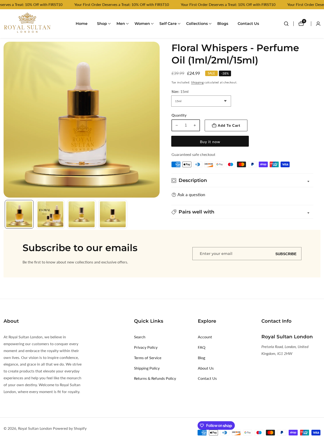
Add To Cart (229, 125)
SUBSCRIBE (285, 254)
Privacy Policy (145, 347)
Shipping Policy (147, 368)
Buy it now (210, 141)
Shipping (197, 82)
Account (205, 337)
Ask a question (191, 194)
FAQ (201, 347)
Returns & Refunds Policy (155, 378)
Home (82, 23)
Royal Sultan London (35, 428)
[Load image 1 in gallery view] (19, 214)
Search (139, 337)
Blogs (222, 23)
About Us (206, 368)
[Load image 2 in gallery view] (50, 214)
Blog (201, 357)
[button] (102, 23)
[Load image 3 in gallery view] (81, 214)
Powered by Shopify (70, 428)
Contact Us (248, 23)
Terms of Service (147, 357)
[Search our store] (288, 23)
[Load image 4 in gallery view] (112, 214)
